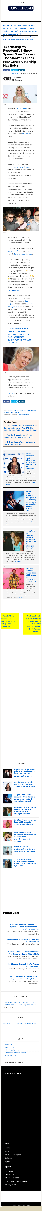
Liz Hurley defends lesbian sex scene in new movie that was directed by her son (25, 862)
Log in (28, 1205)
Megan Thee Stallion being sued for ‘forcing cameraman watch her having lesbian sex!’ (31, 500)
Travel (7, 1148)
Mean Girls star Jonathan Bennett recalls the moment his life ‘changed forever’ (31, 539)
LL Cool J (26, 134)
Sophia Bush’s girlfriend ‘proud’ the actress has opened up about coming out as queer (24, 772)
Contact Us (9, 1047)
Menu (22, 3)
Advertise (8, 1044)
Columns (8, 1158)
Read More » (18, 561)
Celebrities (14, 410)
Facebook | (19, 1023)
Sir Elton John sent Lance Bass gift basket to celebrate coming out (31, 575)
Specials (8, 1162)
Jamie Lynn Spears (15, 251)
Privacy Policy (10, 1055)
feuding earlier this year (23, 254)
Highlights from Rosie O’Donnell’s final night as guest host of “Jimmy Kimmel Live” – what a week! (24, 927)
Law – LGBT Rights (13, 1155)
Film (7, 1151)
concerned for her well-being (19, 167)
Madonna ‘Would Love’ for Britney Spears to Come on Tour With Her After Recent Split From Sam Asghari (20, 428)
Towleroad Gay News (21, 8)
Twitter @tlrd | (9, 1023)
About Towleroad (12, 1050)
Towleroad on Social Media (15, 1053)
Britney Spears (21, 109)
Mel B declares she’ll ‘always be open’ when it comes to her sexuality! (31, 461)
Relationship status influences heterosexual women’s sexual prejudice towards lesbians (25, 836)
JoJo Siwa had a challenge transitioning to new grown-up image (24, 849)
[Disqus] (21, 668)
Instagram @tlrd (30, 1023)
